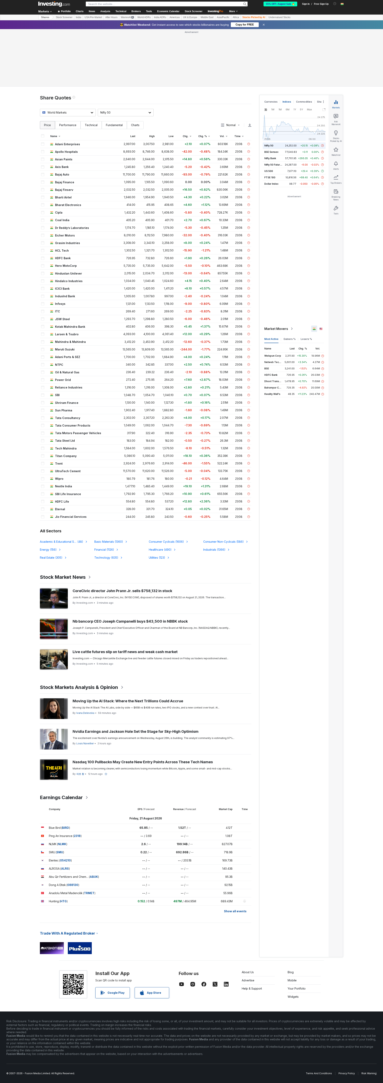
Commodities (304, 101)
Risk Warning (368, 1073)
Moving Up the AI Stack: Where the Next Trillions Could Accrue (128, 701)
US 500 (268, 171)
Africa (236, 17)
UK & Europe (190, 17)
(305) (51, 557)
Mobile (292, 980)
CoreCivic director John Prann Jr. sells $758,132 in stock (122, 591)
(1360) (108, 541)
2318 (77, 836)
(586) (223, 541)
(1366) (214, 549)
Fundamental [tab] (114, 125)
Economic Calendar (168, 11)
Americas (175, 17)
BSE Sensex (271, 151)
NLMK (62, 844)
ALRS (65, 868)
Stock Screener (193, 11)
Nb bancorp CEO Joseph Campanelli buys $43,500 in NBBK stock (130, 621)
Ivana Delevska (85, 712)
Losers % (306, 338)
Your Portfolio (297, 988)
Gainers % (289, 338)
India (78, 17)
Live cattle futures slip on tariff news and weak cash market (125, 652)
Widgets (293, 996)
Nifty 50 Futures (273, 164)
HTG (63, 901)
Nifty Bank (270, 158)
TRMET (89, 893)
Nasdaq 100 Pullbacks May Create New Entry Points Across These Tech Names (143, 762)
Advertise (248, 980)
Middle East (207, 17)
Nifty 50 (268, 145)
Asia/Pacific (223, 17)
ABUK (94, 876)
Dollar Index (271, 183)
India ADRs (160, 17)
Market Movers (276, 329)
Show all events (235, 911)
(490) (160, 549)
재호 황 (80, 773)
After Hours (111, 17)
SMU (59, 852)
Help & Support (252, 988)
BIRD (65, 827)
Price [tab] (47, 125)
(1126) (104, 549)
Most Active (271, 338)
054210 (65, 860)
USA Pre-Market (93, 17)
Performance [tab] (67, 125)
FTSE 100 (269, 177)
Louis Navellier (85, 743)
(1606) (166, 541)
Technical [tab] (91, 125)
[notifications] (335, 4)
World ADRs (144, 17)
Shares (45, 17)
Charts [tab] (135, 125)
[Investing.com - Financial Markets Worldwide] (54, 4)
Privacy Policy (347, 1073)
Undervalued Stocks (279, 17)
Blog (291, 972)
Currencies (270, 101)
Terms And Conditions (319, 1073)
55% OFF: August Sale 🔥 (280, 4)
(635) (106, 557)
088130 (72, 885)
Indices (286, 101)
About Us (248, 972)
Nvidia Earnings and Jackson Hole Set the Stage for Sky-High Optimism (135, 731)
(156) (48, 549)
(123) (157, 557)
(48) (62, 541)
